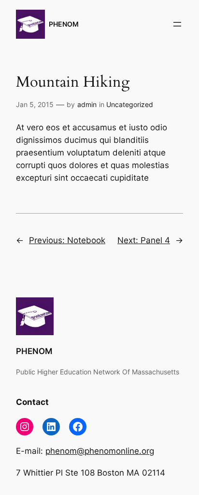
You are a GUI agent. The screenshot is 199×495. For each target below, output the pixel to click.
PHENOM (64, 24)
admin (87, 104)
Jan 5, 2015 (35, 104)
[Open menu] (177, 24)
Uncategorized (129, 104)
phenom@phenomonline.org (99, 451)
